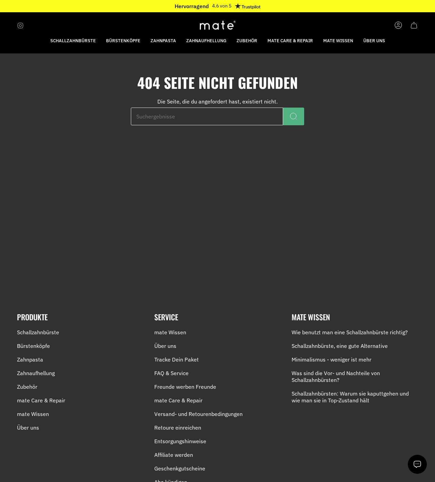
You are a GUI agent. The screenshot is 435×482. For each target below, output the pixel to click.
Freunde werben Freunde (185, 386)
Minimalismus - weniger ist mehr (331, 359)
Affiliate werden (173, 454)
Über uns (28, 427)
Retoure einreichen (177, 427)
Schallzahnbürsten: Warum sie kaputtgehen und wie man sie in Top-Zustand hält (350, 397)
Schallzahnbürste (38, 332)
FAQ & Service (171, 373)
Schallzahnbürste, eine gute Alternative (340, 345)
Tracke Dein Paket (176, 359)
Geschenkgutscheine (179, 468)
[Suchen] (293, 116)
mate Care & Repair (41, 400)
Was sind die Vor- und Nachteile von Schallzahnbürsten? (336, 376)
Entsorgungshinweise (180, 441)
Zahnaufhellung (36, 373)
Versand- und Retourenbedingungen (198, 414)
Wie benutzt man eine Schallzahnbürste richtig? (350, 332)
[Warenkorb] (414, 25)
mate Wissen (33, 414)
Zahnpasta (30, 359)
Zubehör (27, 386)
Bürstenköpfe (33, 345)
